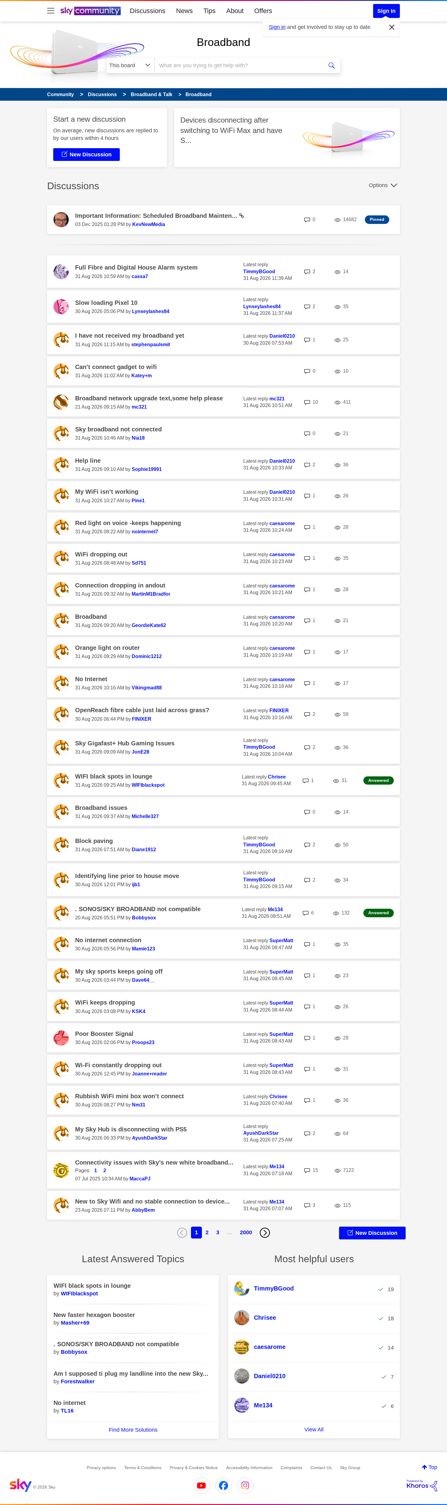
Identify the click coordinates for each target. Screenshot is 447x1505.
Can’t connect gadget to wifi (116, 367)
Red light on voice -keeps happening (128, 523)
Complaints (291, 1467)
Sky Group (350, 1467)
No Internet (91, 679)
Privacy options (101, 1467)
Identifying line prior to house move (127, 876)
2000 (246, 1232)
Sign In (386, 11)
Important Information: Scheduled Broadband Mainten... (157, 215)
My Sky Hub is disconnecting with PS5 (131, 1129)
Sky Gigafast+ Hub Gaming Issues (125, 743)
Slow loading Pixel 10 (106, 302)
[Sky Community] (91, 11)
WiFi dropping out (101, 554)
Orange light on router (107, 647)
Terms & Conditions (142, 1467)
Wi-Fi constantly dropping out (118, 1065)
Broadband (223, 42)
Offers (263, 11)
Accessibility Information (249, 1467)
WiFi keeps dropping (105, 1002)
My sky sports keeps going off (119, 971)
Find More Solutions (133, 1430)
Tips (209, 11)
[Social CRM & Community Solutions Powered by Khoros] (422, 1485)
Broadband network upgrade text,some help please (149, 398)
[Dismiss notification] (392, 27)
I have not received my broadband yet (129, 335)
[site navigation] (50, 11)
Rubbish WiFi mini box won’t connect (129, 1096)
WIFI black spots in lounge (113, 776)
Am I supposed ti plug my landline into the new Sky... (131, 1373)
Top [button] (432, 1467)
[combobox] (238, 65)
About (235, 11)
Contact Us (321, 1467)
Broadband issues (101, 807)
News (184, 11)
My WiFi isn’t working (106, 491)
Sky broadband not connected (118, 429)
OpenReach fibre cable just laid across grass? (142, 710)
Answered (378, 780)
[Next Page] (265, 1233)
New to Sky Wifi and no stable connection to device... (152, 1201)
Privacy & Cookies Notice (194, 1467)
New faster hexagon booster (94, 1315)
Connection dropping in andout (120, 585)
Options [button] (378, 185)
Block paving (94, 841)
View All (314, 1430)
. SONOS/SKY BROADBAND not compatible (138, 909)
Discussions (147, 11)
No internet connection (108, 940)
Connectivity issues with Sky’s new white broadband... (154, 1162)
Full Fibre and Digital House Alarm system (136, 267)
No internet (70, 1402)
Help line (88, 460)
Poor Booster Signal (104, 1033)
